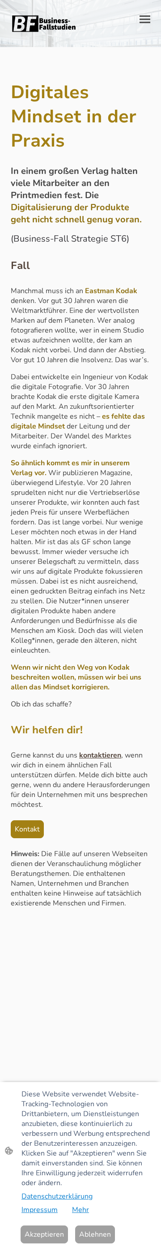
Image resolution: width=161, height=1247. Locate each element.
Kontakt (27, 829)
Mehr (80, 1210)
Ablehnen (95, 1234)
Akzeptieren (44, 1234)
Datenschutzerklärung (57, 1196)
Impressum (39, 1210)
